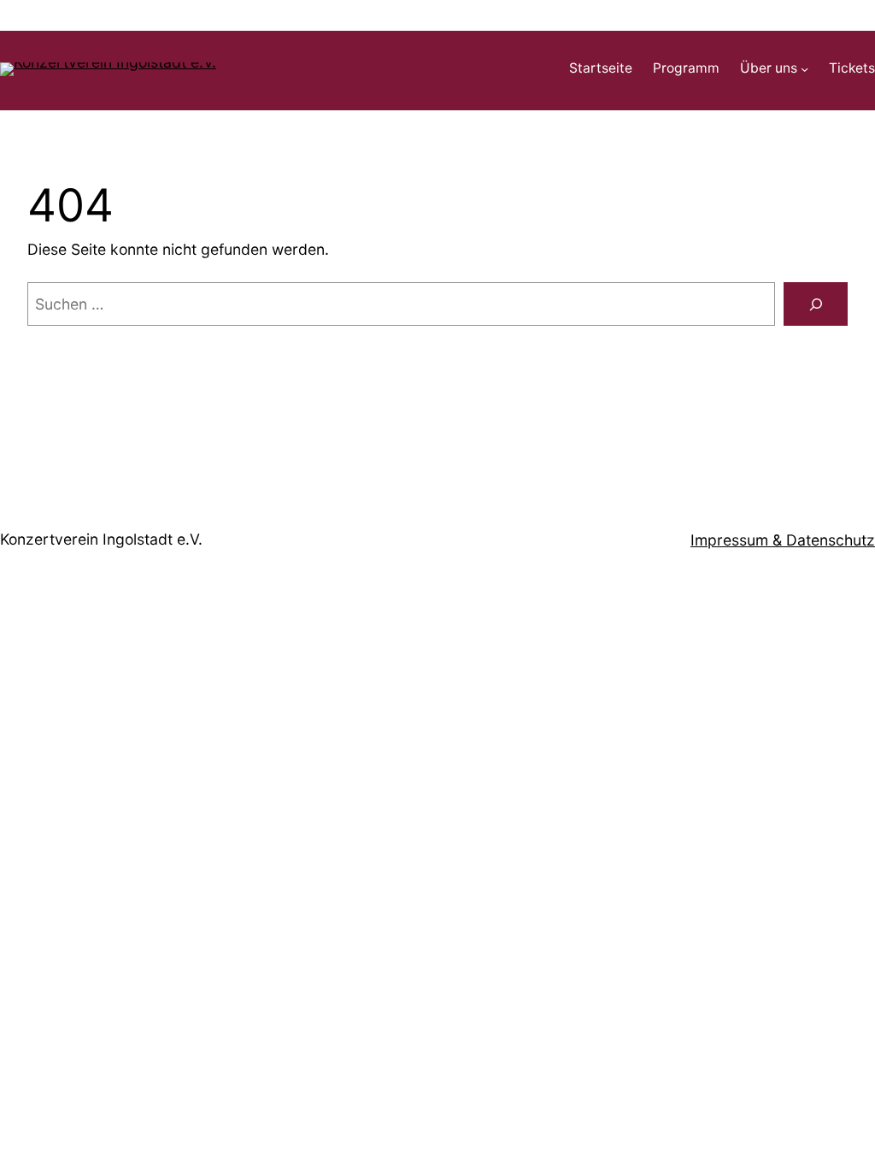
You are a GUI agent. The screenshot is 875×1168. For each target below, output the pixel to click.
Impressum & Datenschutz (782, 540)
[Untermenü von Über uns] (804, 69)
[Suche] (816, 304)
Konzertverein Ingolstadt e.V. (101, 539)
